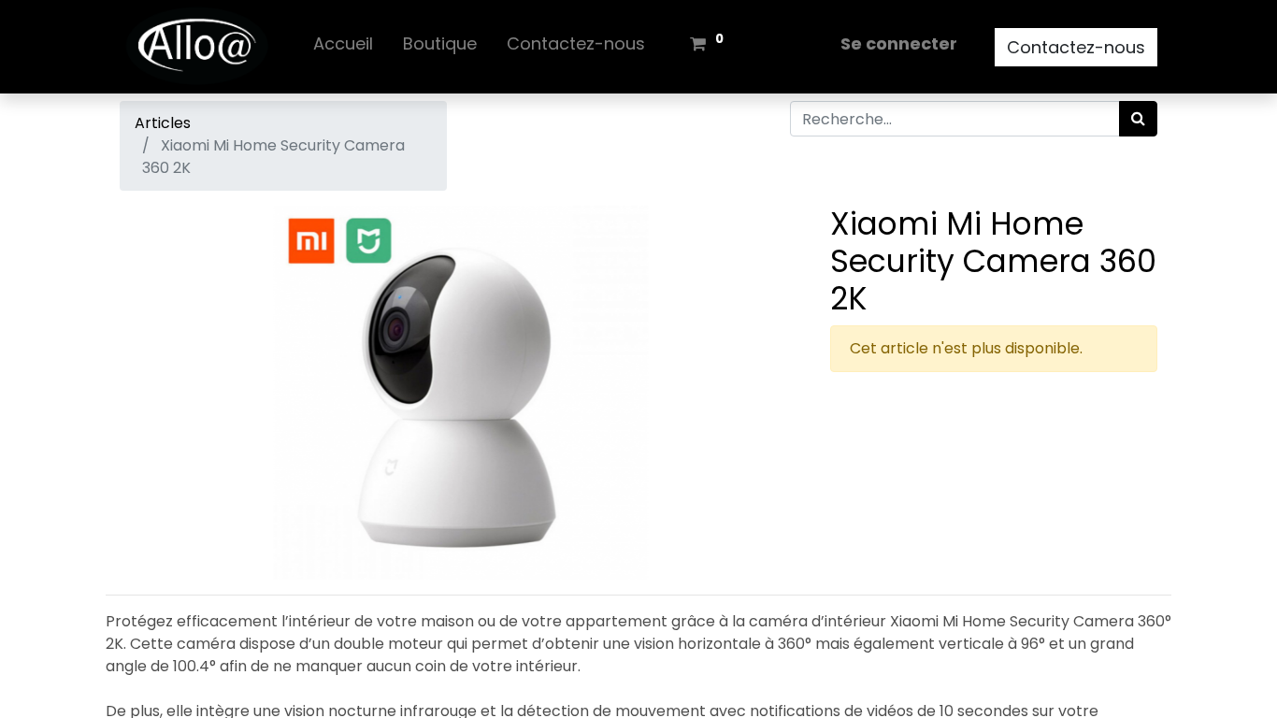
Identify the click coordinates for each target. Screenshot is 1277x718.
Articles (163, 123)
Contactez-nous (1076, 47)
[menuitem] (343, 47)
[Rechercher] (1138, 118)
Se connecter (898, 43)
